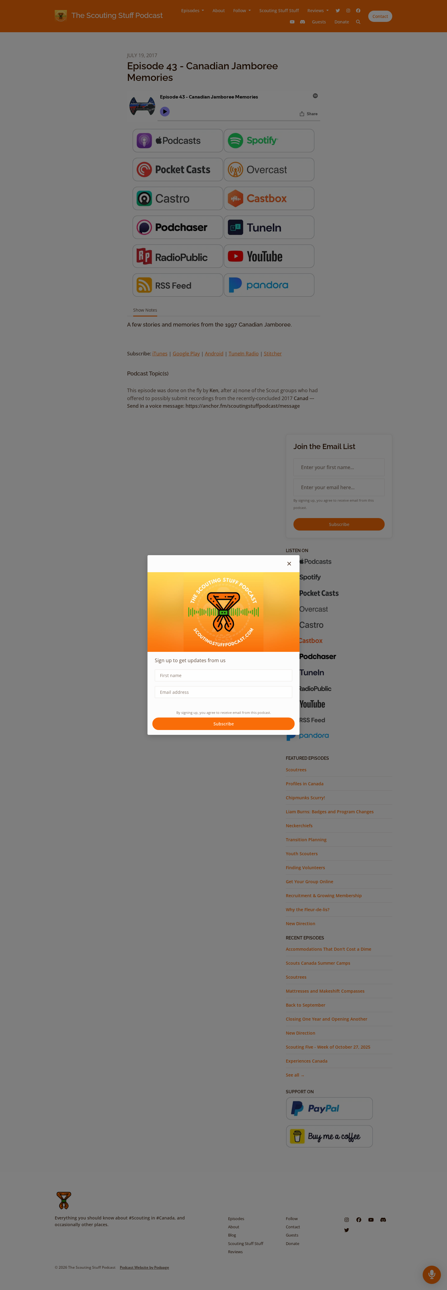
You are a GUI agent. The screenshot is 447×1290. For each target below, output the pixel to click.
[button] (289, 563)
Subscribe (223, 724)
